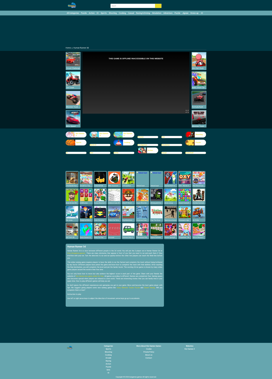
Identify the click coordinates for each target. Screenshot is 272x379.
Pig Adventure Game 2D (131, 220)
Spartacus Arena (170, 220)
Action (92, 13)
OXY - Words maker (185, 186)
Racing (108, 361)
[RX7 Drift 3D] (72, 235)
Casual (131, 13)
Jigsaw (185, 13)
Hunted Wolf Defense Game (174, 186)
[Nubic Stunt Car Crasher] (199, 85)
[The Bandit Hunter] (72, 183)
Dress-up (194, 13)
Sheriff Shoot (127, 203)
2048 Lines (84, 203)
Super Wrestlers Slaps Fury (146, 203)
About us (148, 355)
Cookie (149, 349)
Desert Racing (149, 288)
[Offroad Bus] (128, 183)
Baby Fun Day (98, 237)
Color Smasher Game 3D (102, 220)
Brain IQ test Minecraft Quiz (75, 203)
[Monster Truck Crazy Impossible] (199, 124)
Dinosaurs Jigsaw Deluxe (187, 220)
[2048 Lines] (86, 201)
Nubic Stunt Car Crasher (199, 87)
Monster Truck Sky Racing (73, 107)
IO (98, 13)
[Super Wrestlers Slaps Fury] (142, 201)
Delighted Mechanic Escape (89, 220)
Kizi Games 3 (104, 135)
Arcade (108, 358)
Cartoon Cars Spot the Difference (134, 237)
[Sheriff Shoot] (128, 201)
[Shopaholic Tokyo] (185, 235)
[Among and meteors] (157, 201)
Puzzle (84, 13)
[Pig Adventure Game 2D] (128, 218)
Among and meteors (158, 203)
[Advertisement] (136, 31)
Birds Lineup (169, 203)
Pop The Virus (155, 220)
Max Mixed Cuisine (199, 186)
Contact (148, 358)
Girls (108, 370)
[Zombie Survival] (199, 201)
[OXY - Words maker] (185, 183)
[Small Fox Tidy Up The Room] (86, 183)
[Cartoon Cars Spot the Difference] (128, 235)
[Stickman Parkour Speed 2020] (142, 218)
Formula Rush (197, 107)
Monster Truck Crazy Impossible (199, 126)
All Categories (73, 13)
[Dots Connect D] (86, 235)
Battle (115, 153)
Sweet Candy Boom (185, 203)
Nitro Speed (71, 126)
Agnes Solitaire (156, 237)
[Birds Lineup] (171, 201)
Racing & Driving (143, 13)
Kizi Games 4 (128, 135)
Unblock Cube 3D (114, 203)
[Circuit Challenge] (73, 66)
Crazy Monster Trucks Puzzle (128, 288)
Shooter (140, 137)
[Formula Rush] (199, 104)
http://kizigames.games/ (76, 253)
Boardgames (142, 145)
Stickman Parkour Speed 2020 (147, 220)
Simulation (156, 13)
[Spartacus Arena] (171, 218)
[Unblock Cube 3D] (114, 201)
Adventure (167, 13)
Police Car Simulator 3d (116, 220)
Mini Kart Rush (198, 68)
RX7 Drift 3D (70, 237)
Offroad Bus (127, 186)
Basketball (189, 153)
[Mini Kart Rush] (199, 66)
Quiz (163, 137)
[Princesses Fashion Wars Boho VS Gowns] (142, 235)
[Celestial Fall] (100, 183)
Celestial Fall (98, 186)
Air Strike (196, 220)
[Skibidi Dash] (142, 173)
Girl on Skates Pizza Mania (202, 237)
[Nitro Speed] (73, 124)
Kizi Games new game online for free (90, 276)
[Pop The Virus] (157, 218)
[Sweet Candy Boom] (185, 201)
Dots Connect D (85, 237)
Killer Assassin (113, 186)
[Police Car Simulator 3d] (114, 218)
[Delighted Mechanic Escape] (86, 218)
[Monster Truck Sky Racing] (73, 104)
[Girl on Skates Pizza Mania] (199, 235)
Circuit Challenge (73, 68)
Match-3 (93, 145)
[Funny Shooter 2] (100, 201)
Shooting (113, 13)
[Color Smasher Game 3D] (100, 218)
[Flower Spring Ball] (171, 235)
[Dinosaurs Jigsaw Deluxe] (185, 218)
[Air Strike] (199, 218)
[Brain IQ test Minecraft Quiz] (72, 201)
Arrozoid (111, 237)
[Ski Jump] (72, 218)
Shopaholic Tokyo (185, 237)
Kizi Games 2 (80, 135)
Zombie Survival (198, 203)
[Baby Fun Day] (100, 235)
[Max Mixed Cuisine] (199, 183)
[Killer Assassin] (114, 183)
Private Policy (148, 352)
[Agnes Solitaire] (157, 235)
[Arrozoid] (114, 235)
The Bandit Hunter (72, 186)
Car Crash (70, 87)
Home (68, 48)
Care (91, 153)
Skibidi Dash (141, 186)
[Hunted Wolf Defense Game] (171, 183)
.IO (202, 13)
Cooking (122, 13)
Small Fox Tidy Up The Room (90, 186)
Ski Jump (69, 220)
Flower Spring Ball (171, 237)
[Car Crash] (73, 85)
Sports (104, 13)
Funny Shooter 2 (99, 203)
